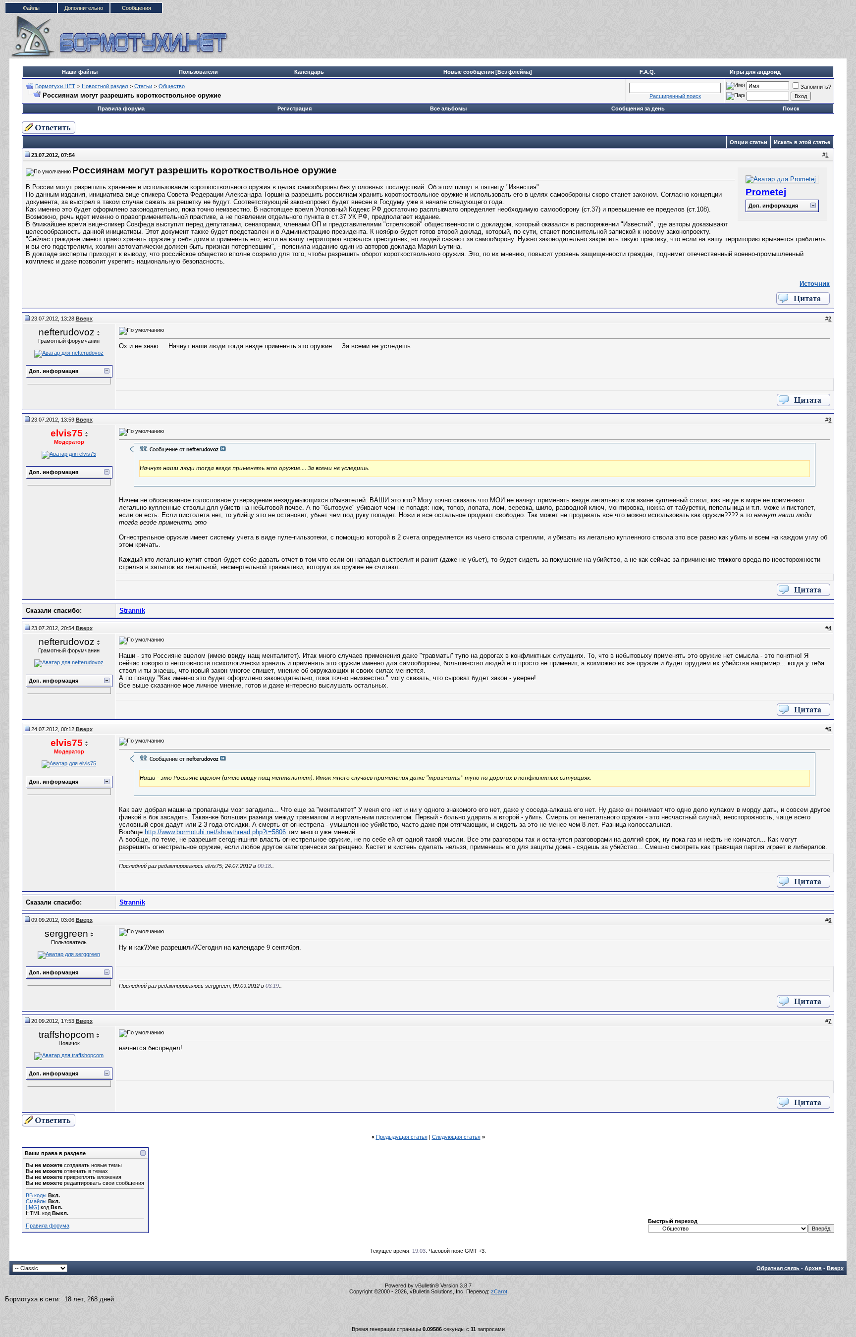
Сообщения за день (638, 108)
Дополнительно (83, 8)
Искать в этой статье (802, 142)
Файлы (31, 8)
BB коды (36, 1195)
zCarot (499, 1291)
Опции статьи (748, 142)
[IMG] (32, 1207)
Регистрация (294, 108)
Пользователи (198, 72)
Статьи (143, 86)
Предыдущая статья (402, 1137)
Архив (813, 1268)
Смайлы (36, 1201)
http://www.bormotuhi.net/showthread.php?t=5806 (215, 832)
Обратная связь (778, 1268)
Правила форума (121, 108)
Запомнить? (816, 87)
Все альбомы (448, 108)
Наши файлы (80, 72)
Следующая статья (456, 1137)
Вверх (835, 1268)
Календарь (309, 72)
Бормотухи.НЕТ (55, 86)
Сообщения (136, 8)
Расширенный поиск (675, 96)
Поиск (791, 108)
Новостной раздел (105, 86)
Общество (172, 86)
